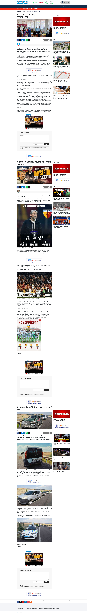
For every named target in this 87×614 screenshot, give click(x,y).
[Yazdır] (44, 40)
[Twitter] (20, 40)
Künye (47, 600)
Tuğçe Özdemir (23, 44)
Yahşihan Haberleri (42, 605)
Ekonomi (41, 6)
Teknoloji (56, 6)
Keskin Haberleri (31, 605)
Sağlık (45, 6)
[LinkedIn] (24, 40)
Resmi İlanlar (21, 6)
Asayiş (26, 6)
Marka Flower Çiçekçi (66, 600)
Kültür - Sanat (50, 6)
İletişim (50, 600)
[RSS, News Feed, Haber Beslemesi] (30, 602)
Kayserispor (21, 354)
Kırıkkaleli (20, 357)
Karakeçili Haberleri (42, 606)
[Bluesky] (22, 40)
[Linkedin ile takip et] (25, 602)
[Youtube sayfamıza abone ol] (23, 602)
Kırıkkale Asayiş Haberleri (32, 608)
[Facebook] (18, 40)
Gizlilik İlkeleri (55, 600)
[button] (46, 40)
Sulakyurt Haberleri (21, 606)
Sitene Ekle (60, 600)
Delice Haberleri (52, 606)
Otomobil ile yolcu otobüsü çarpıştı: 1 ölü (29, 8)
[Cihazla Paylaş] (29, 40)
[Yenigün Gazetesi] (22, 2)
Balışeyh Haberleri (52, 605)
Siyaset (33, 6)
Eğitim (37, 6)
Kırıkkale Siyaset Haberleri (43, 608)
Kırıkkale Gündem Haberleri (54, 608)
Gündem (29, 6)
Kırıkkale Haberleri (21, 605)
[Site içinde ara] (69, 6)
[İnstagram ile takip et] (63, 6)
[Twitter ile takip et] (67, 6)
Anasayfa (43, 600)
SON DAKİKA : (18, 8)
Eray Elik (22, 191)
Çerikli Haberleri (20, 608)
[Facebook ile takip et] (65, 6)
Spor (60, 6)
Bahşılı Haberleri (63, 605)
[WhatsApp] (27, 40)
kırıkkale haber (21, 547)
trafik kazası (21, 549)
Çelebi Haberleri (31, 606)
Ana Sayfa (19, 11)
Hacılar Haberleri (63, 606)
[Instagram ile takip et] (50, 192)
